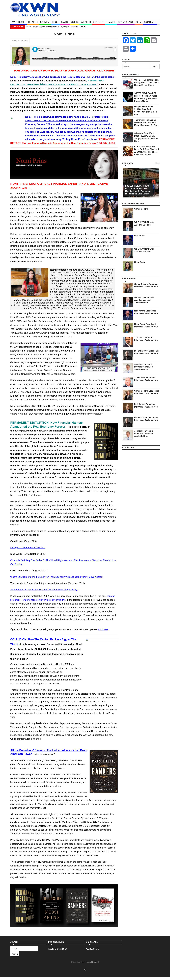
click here (103, 629)
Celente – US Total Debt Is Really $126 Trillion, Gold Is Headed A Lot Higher (147, 82)
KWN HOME (19, 22)
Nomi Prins (139, 262)
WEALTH (86, 22)
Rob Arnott (139, 236)
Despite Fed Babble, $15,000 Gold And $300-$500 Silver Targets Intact (69, 27)
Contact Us (92, 948)
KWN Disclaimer (57, 948)
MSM (139, 22)
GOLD (74, 22)
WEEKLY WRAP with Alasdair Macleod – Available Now (144, 300)
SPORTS (98, 22)
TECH (55, 22)
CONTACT (150, 22)
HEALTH (33, 22)
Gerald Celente (141, 209)
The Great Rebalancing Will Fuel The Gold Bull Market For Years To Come (146, 122)
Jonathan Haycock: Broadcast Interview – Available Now (144, 366)
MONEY (44, 22)
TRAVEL (110, 22)
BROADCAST (125, 22)
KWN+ (64, 22)
